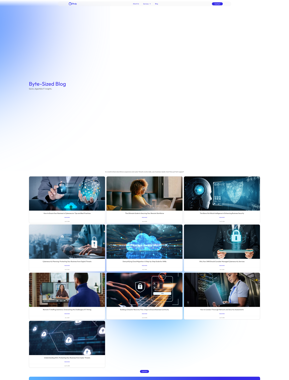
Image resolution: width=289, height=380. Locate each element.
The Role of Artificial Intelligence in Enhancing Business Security (222, 213)
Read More (67, 217)
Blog (156, 4)
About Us (136, 4)
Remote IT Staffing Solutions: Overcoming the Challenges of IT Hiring (67, 310)
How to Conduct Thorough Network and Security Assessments (222, 310)
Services (146, 4)
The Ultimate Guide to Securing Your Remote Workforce (144, 213)
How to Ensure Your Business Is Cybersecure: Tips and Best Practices (67, 213)
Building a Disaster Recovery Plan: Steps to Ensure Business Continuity (144, 310)
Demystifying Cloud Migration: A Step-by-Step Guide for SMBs (144, 261)
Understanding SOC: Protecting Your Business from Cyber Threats (67, 358)
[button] (144, 371)
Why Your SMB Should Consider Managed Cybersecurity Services (222, 261)
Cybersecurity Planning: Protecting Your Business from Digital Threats (67, 261)
